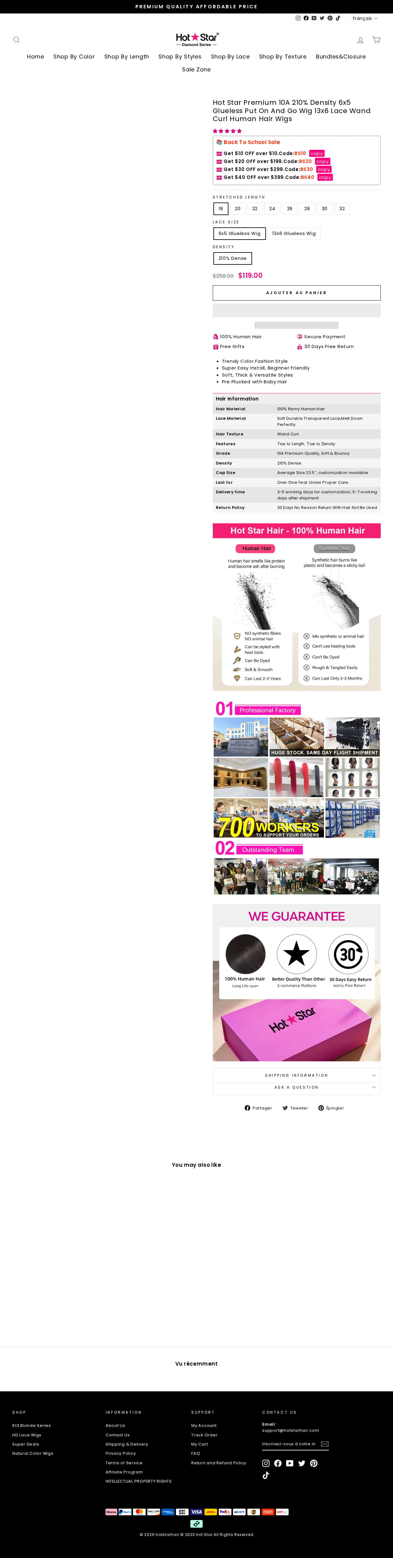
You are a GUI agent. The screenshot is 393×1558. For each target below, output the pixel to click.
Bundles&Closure (341, 56)
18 (221, 208)
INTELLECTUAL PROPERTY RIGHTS (139, 1481)
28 (307, 208)
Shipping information (296, 1075)
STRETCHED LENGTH (239, 197)
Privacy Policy (121, 1453)
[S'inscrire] (325, 1444)
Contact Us (118, 1435)
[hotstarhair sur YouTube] (290, 1463)
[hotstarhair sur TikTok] (266, 1475)
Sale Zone (196, 69)
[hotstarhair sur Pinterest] (313, 1463)
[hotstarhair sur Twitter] (301, 1463)
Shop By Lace (230, 56)
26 (290, 208)
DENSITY (224, 246)
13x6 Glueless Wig (294, 233)
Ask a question (296, 1087)
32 (342, 208)
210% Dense (233, 258)
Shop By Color (74, 56)
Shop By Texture (283, 56)
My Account (204, 1425)
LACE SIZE (226, 222)
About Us (115, 1425)
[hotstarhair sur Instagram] (266, 1463)
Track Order (204, 1435)
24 (272, 208)
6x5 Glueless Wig (240, 233)
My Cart (199, 1444)
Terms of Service (124, 1462)
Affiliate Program (124, 1472)
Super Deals (25, 1444)
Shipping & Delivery (127, 1444)
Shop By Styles (180, 56)
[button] (228, 131)
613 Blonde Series (31, 1425)
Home (35, 56)
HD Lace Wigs (26, 1435)
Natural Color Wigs (32, 1453)
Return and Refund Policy (218, 1462)
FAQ (195, 1453)
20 (238, 208)
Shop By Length (127, 56)
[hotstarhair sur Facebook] (278, 1463)
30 (325, 208)
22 (255, 208)
